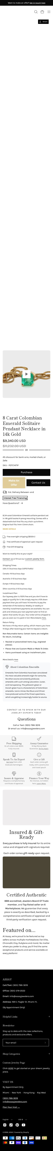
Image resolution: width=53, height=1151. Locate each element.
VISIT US (8, 1081)
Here (16, 659)
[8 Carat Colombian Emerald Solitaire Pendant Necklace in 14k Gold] (9, 405)
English (6, 1119)
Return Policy (8, 622)
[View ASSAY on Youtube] (23, 1125)
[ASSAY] (15, 12)
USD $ (20, 1119)
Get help (9, 762)
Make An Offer (14, 482)
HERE (10, 1068)
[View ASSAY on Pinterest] (17, 1125)
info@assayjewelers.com (15, 1101)
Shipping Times (9, 565)
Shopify (26, 1132)
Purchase (26, 472)
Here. (44, 618)
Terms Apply (43, 749)
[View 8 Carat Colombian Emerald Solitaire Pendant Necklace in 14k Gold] (26, 374)
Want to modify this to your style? (17, 554)
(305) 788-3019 (10, 1098)
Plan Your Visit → (11, 1107)
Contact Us (38, 482)
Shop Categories (11, 1053)
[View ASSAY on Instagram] (5, 1125)
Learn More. (41, 783)
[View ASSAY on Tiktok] (11, 1125)
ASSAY (7, 979)
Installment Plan (10, 593)
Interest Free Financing (15, 498)
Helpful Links (10, 1016)
